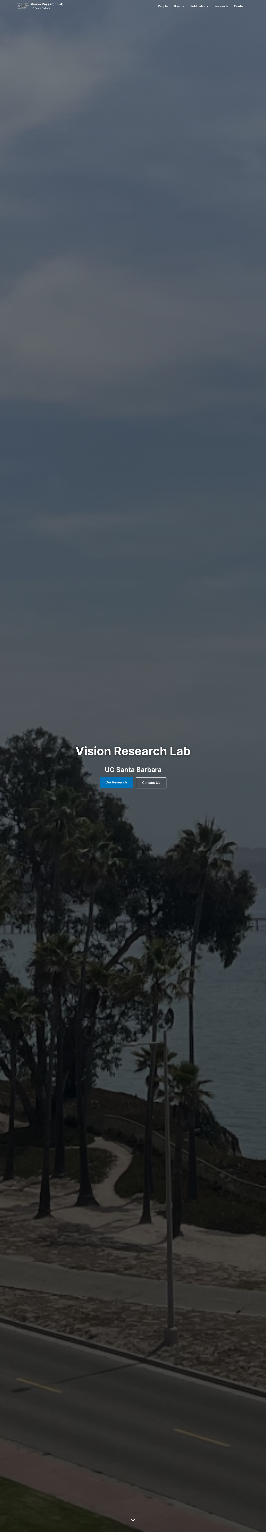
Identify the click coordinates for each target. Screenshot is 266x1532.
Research (221, 6)
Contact (239, 6)
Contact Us (151, 783)
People (163, 6)
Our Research (116, 782)
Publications (199, 6)
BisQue (179, 6)
